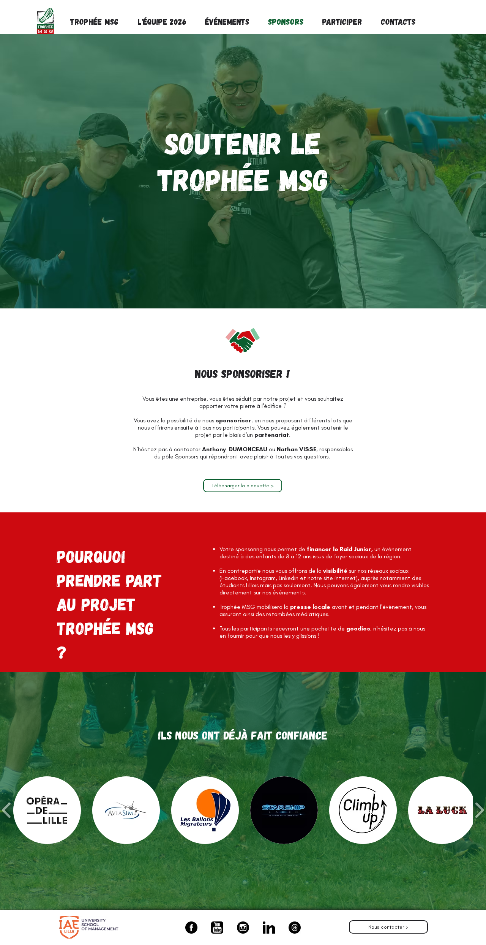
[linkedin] (269, 927)
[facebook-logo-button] (191, 927)
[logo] (217, 927)
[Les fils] (295, 927)
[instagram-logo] (243, 927)
